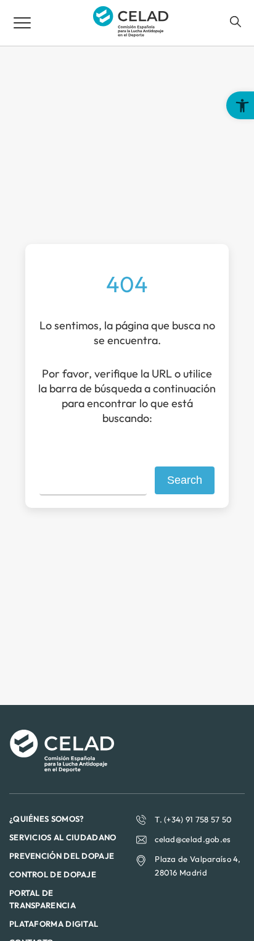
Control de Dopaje (52, 874)
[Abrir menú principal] (22, 23)
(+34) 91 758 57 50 (198, 819)
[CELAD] (130, 33)
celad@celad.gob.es (193, 839)
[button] (240, 105)
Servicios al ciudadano (63, 837)
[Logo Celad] (61, 768)
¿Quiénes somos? (46, 819)
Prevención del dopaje (61, 856)
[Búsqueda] (235, 21)
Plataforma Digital (53, 924)
